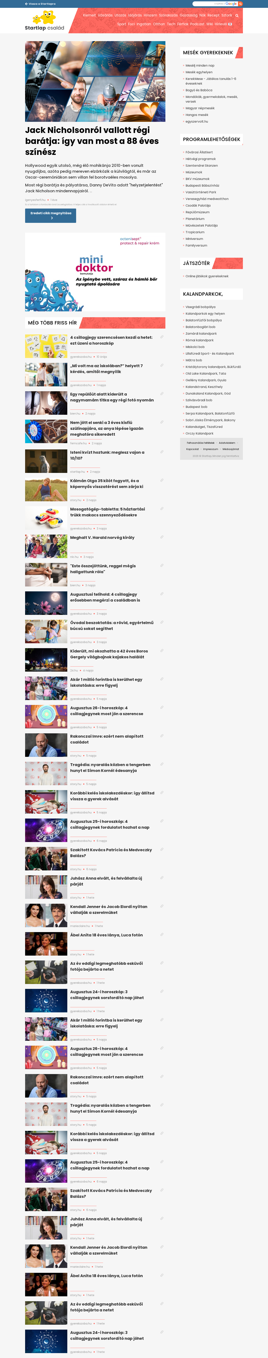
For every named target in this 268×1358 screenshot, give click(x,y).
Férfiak (182, 24)
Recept (214, 15)
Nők (203, 15)
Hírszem (150, 15)
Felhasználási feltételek (200, 443)
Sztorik (227, 15)
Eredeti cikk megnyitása (51, 213)
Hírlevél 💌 (223, 24)
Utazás (120, 15)
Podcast (197, 24)
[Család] (46, 20)
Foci (131, 24)
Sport (121, 24)
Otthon (159, 24)
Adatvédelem (227, 443)
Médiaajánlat (231, 449)
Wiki (209, 24)
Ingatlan (144, 24)
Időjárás (135, 15)
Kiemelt (89, 15)
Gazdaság (189, 15)
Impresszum (210, 449)
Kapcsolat (192, 449)
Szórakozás (168, 15)
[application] (95, 272)
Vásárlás (105, 15)
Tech (171, 24)
